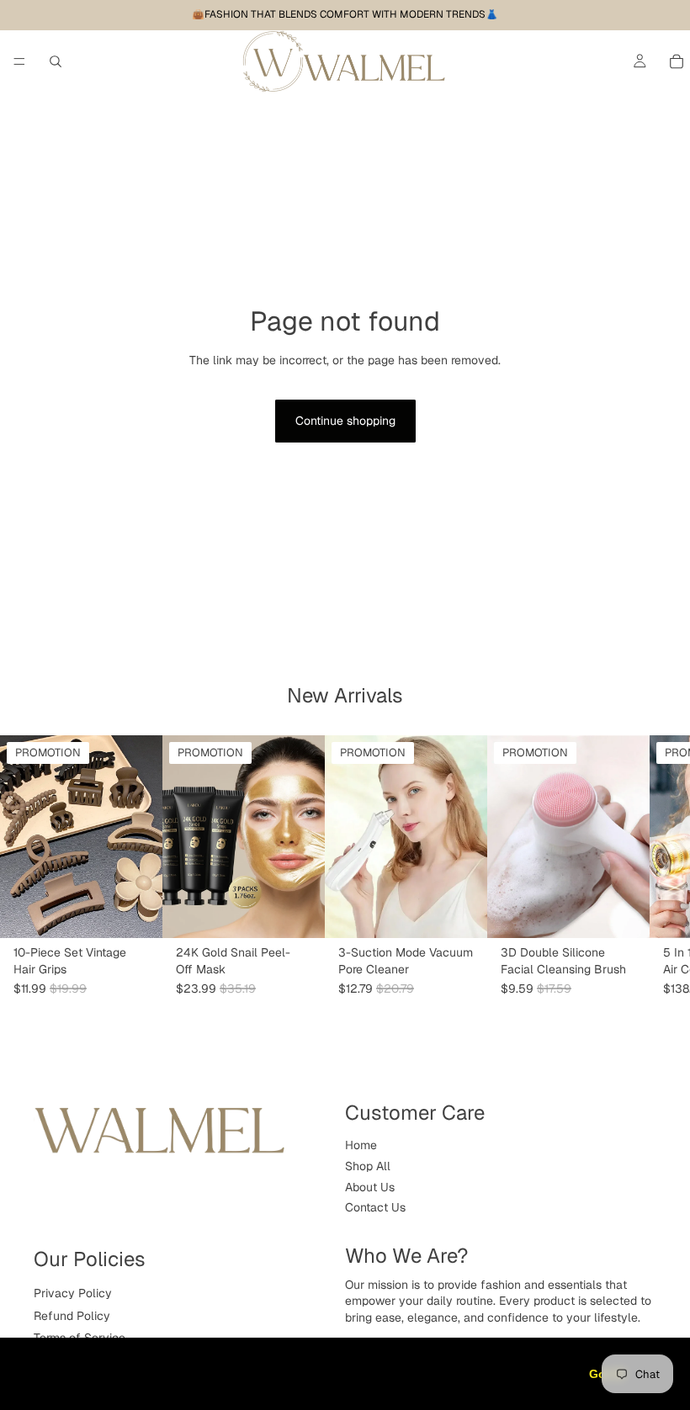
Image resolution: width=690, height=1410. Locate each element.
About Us (370, 1186)
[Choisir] (136, 912)
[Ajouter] (299, 912)
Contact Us (375, 1207)
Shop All (367, 1166)
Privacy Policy (73, 1293)
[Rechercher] (55, 61)
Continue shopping (345, 420)
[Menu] (19, 61)
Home (361, 1145)
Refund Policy (72, 1315)
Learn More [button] (61, 1383)
